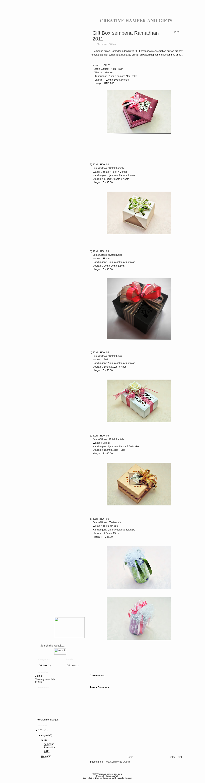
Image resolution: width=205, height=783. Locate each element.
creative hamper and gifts (136, 20)
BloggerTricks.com (123, 778)
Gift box (43, 665)
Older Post (176, 757)
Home (130, 757)
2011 (41, 730)
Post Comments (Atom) (117, 762)
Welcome (46, 756)
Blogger (53, 719)
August (45, 735)
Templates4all (112, 776)
